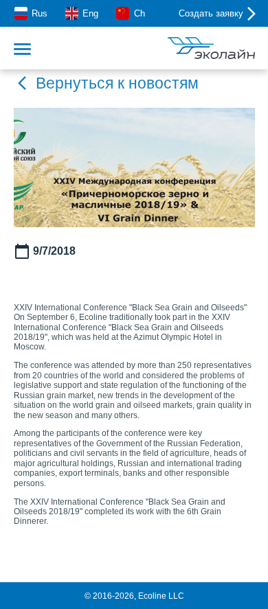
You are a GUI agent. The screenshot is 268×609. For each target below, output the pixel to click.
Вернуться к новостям (117, 83)
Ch (139, 13)
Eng (90, 13)
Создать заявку (211, 13)
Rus (39, 13)
